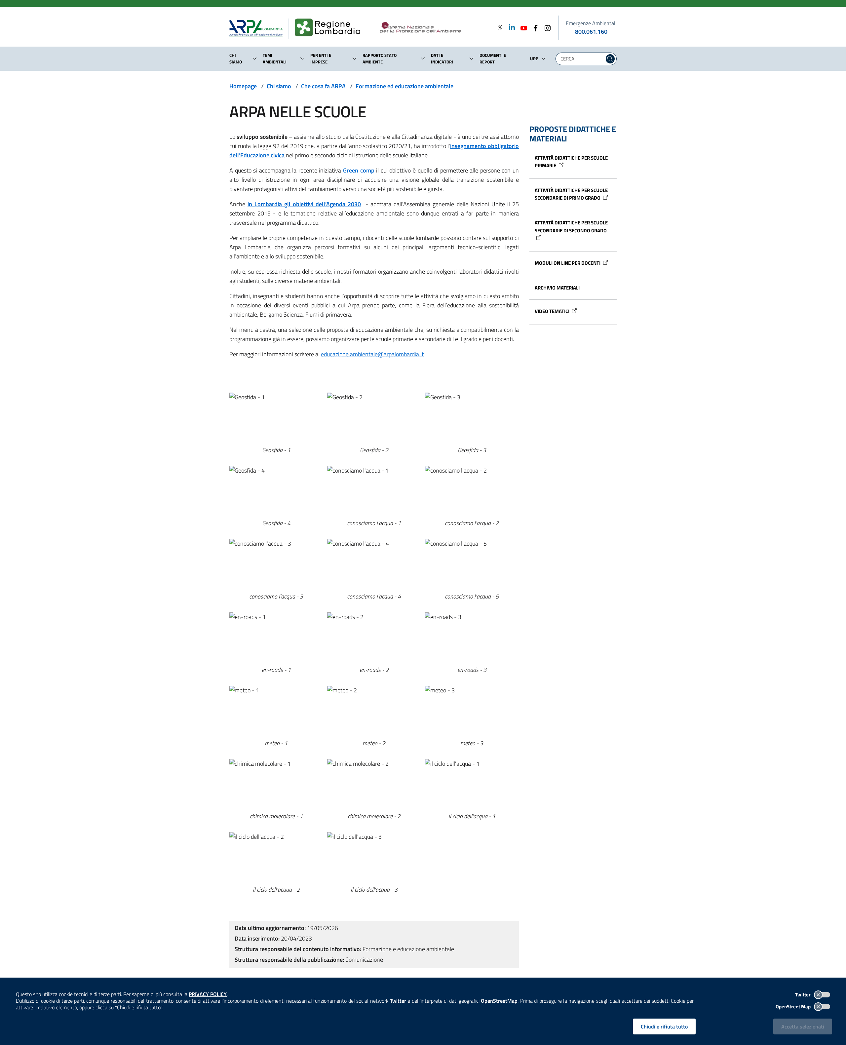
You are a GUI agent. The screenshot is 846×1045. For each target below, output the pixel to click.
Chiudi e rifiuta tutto (664, 1026)
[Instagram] (546, 27)
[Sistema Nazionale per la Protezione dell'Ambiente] (434, 27)
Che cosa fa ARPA (323, 86)
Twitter (803, 994)
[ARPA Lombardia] (258, 27)
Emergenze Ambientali (591, 23)
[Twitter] (500, 27)
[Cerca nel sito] (610, 58)
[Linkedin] (510, 27)
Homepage (243, 86)
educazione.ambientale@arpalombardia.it (372, 354)
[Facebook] (534, 27)
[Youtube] (522, 27)
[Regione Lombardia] (330, 27)
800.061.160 (591, 31)
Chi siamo (279, 86)
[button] (255, 58)
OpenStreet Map (794, 1006)
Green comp (358, 170)
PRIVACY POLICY (208, 994)
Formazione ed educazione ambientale (404, 86)
